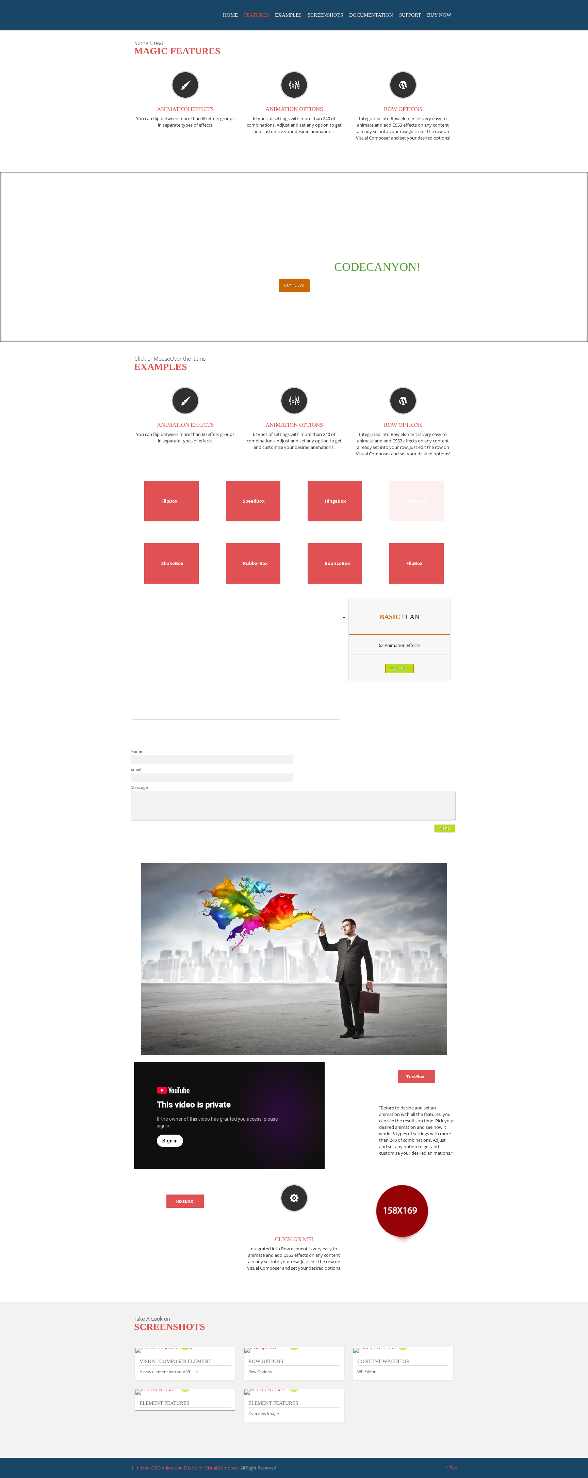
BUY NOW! (294, 285)
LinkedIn (442, 739)
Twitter (406, 739)
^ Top (451, 1468)
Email (136, 769)
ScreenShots (325, 15)
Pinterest (451, 739)
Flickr (433, 739)
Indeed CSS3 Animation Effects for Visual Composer (187, 1468)
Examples (288, 15)
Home (230, 15)
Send (445, 828)
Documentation (371, 15)
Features (256, 15)
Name (136, 751)
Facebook (415, 739)
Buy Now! (399, 668)
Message (139, 787)
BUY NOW (439, 15)
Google (424, 739)
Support (410, 15)
